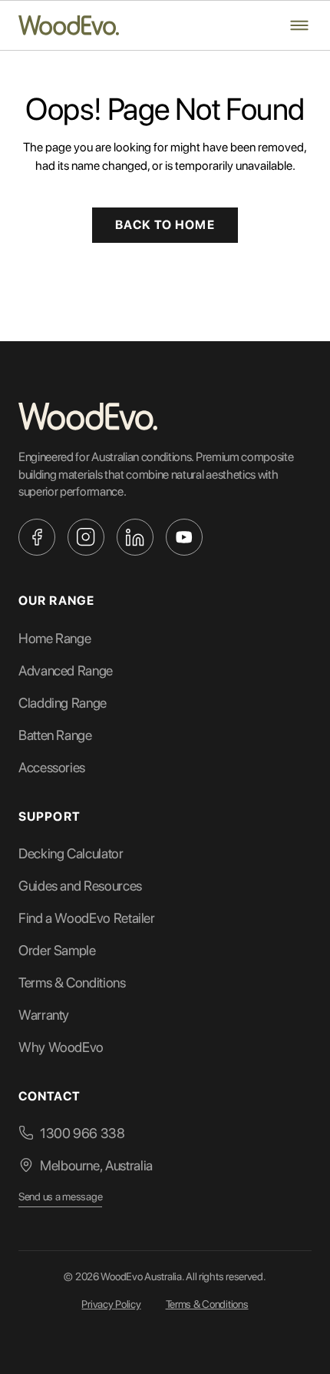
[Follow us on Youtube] (184, 537)
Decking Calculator (71, 853)
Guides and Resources (80, 886)
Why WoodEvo (61, 1047)
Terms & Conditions (72, 982)
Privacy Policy (110, 1304)
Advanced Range (65, 670)
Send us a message (60, 1196)
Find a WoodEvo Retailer (86, 918)
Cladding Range (62, 703)
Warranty (43, 1015)
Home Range (54, 638)
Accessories (51, 767)
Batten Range (55, 735)
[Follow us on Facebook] (36, 537)
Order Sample (57, 950)
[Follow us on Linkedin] (135, 537)
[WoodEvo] (68, 25)
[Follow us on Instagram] (86, 537)
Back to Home (164, 224)
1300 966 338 (82, 1133)
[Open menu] (299, 25)
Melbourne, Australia (96, 1165)
